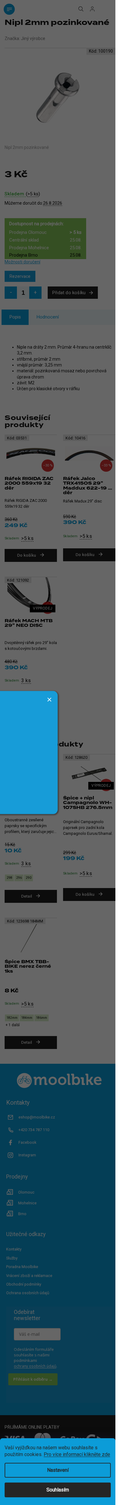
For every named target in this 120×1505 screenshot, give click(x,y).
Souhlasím (57, 1490)
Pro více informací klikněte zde (77, 1454)
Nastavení (58, 1470)
